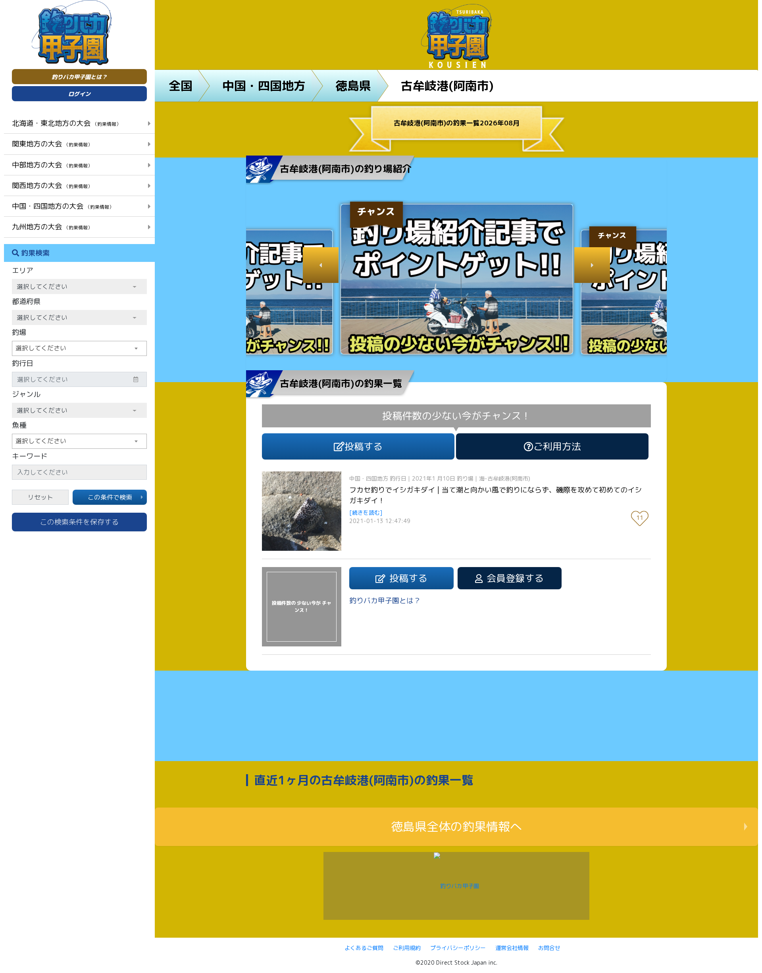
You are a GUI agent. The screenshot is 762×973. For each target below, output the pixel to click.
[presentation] (321, 265)
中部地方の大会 (52, 165)
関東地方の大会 (52, 143)
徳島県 (353, 85)
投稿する (363, 446)
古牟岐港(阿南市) (447, 85)
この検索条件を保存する (79, 522)
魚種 (19, 425)
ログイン (79, 94)
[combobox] (79, 348)
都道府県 (26, 301)
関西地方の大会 (52, 185)
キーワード (30, 456)
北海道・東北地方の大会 (66, 123)
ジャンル (26, 394)
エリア (22, 270)
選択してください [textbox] (40, 348)
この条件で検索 (110, 497)
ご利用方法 (557, 446)
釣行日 (22, 363)
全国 (180, 85)
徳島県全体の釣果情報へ (456, 826)
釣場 (19, 332)
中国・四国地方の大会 (63, 206)
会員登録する (515, 578)
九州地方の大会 (52, 226)
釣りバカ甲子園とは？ (79, 77)
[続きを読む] (366, 512)
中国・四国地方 (264, 85)
